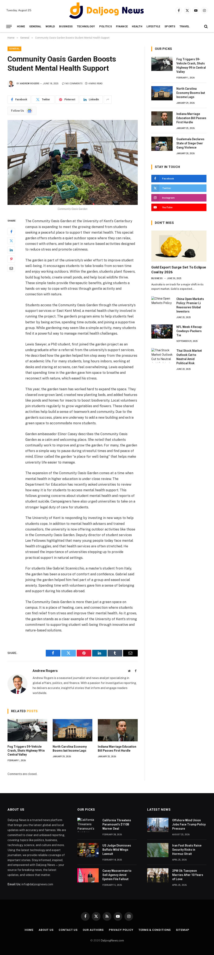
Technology (86, 26)
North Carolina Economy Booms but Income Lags (70, 748)
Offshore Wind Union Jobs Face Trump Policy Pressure (189, 824)
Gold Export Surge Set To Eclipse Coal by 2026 (178, 269)
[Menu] (9, 26)
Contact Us (68, 929)
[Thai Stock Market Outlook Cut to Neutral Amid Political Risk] (162, 355)
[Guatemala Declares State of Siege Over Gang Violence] (162, 144)
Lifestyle (153, 26)
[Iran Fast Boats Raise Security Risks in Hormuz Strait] (157, 850)
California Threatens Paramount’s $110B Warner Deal (116, 824)
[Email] (11, 268)
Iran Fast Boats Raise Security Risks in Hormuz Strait (186, 849)
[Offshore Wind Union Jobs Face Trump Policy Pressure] (157, 825)
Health (137, 26)
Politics (105, 26)
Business (66, 26)
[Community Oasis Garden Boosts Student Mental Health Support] (73, 162)
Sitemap (182, 929)
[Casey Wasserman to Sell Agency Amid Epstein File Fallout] (88, 875)
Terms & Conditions (155, 929)
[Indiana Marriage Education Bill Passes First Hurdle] (118, 730)
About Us (46, 929)
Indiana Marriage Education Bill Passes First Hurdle (117, 748)
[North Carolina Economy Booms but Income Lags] (72, 730)
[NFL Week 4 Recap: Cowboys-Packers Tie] (162, 331)
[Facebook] (11, 231)
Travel (185, 26)
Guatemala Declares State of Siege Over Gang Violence (190, 143)
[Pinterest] (11, 259)
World (50, 26)
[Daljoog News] (107, 10)
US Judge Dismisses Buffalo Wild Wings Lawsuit (116, 849)
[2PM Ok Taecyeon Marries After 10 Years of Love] (157, 875)
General (35, 26)
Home (21, 26)
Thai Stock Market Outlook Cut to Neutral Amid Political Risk (189, 357)
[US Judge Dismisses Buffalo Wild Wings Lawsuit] (88, 850)
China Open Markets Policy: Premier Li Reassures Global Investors (190, 305)
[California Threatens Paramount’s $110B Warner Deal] (88, 825)
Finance (122, 26)
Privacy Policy (121, 929)
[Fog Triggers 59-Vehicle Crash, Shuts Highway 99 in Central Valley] (27, 730)
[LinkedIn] (11, 249)
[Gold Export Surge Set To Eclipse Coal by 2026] (178, 246)
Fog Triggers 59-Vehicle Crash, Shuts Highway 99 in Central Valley (26, 750)
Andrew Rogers (29, 83)
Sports (169, 26)
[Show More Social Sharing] (108, 99)
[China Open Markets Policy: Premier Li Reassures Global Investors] (162, 303)
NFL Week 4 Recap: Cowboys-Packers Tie (189, 331)
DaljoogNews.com (112, 940)
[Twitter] (11, 240)
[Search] (205, 26)
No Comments (74, 83)
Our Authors (93, 929)
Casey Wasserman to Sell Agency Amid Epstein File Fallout (116, 875)
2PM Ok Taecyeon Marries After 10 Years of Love (187, 875)
